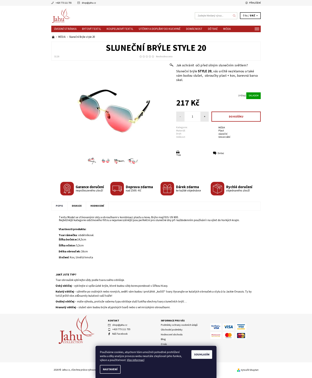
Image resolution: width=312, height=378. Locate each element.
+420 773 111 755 (64, 3)
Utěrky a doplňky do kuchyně (160, 29)
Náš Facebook (120, 334)
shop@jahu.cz (89, 3)
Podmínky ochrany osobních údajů (179, 325)
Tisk (178, 155)
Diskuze (77, 206)
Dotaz (221, 153)
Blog (163, 339)
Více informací (135, 360)
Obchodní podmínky (172, 330)
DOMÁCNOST (194, 29)
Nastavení (110, 369)
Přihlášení (255, 3)
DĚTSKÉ (213, 29)
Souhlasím (201, 354)
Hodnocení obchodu (172, 334)
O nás (164, 344)
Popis (59, 206)
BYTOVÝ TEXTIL (91, 29)
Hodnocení (97, 206)
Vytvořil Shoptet (249, 370)
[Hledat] (234, 15)
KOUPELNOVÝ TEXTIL (120, 29)
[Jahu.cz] (61, 16)
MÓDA (227, 29)
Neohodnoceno (164, 56)
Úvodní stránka (65, 29)
